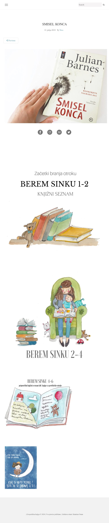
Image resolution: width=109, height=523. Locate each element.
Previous (11, 40)
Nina (61, 30)
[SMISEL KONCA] (55, 85)
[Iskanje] (104, 5)
